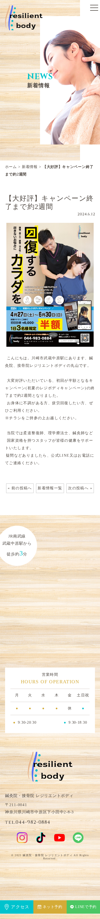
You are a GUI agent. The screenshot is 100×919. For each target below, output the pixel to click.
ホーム (11, 167)
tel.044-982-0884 (27, 822)
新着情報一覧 (50, 488)
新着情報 (30, 167)
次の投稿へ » (80, 488)
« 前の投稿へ (20, 488)
